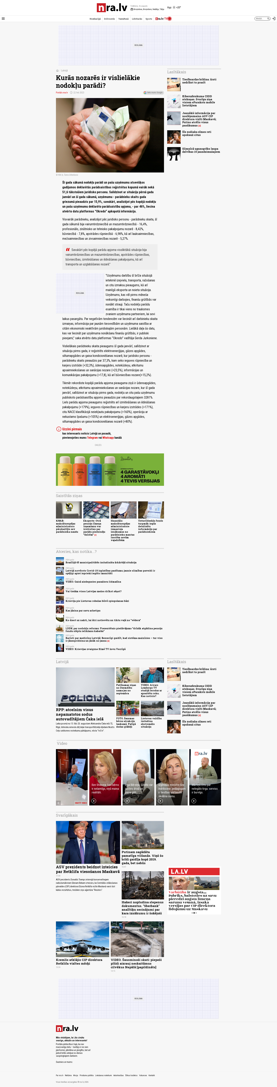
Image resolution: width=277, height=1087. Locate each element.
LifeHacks (137, 18)
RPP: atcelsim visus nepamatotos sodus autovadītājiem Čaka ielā (80, 714)
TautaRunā (123, 18)
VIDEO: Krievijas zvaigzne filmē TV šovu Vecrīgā (96, 649)
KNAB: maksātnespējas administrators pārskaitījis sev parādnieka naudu (67, 526)
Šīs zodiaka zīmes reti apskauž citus (196, 133)
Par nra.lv (59, 1075)
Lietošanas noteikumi (103, 1075)
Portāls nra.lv (62, 92)
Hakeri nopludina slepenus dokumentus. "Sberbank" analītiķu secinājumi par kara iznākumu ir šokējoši (143, 907)
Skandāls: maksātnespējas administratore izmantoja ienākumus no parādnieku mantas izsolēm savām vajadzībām (122, 530)
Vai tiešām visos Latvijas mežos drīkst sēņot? (94, 591)
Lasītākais (176, 71)
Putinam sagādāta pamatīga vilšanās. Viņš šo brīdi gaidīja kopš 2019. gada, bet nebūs (142, 857)
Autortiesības (118, 1075)
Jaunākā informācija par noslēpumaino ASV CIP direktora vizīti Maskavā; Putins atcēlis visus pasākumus (199, 119)
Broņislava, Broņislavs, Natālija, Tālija (147, 9)
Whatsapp (108, 437)
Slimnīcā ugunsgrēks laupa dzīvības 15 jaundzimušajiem (201, 150)
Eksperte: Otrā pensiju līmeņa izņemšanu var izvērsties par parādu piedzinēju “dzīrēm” (94, 527)
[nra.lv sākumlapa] (112, 7)
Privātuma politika (87, 1075)
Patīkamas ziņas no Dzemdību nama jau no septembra (126, 689)
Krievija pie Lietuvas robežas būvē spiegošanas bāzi (97, 600)
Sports (149, 18)
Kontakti (152, 1075)
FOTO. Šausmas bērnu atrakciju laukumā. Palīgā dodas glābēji (126, 722)
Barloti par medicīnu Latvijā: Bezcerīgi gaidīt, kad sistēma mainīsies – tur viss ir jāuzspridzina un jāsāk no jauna (114, 639)
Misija (75, 1075)
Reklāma (68, 1075)
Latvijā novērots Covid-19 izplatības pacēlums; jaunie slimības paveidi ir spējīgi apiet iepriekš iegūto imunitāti (110, 572)
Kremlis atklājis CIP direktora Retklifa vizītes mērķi (79, 961)
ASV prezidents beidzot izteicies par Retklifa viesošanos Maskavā (88, 869)
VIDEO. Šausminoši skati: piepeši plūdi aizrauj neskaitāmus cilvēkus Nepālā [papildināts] (136, 963)
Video (62, 743)
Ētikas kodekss (131, 1075)
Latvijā (64, 70)
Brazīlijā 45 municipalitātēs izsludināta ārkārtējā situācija (101, 562)
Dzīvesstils (109, 18)
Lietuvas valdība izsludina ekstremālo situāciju (151, 722)
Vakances (143, 1075)
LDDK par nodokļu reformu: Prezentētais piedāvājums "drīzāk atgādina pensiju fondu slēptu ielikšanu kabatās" (114, 630)
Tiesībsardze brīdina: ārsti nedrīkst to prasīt (199, 81)
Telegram (92, 437)
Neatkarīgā (95, 18)
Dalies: (98, 445)
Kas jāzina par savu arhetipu (83, 610)
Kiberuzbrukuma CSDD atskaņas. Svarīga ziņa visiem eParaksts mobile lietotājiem (198, 101)
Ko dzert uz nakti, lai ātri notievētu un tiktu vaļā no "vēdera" (103, 620)
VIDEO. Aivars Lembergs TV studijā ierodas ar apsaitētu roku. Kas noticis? (151, 690)
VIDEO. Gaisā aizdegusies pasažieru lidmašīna (93, 581)
